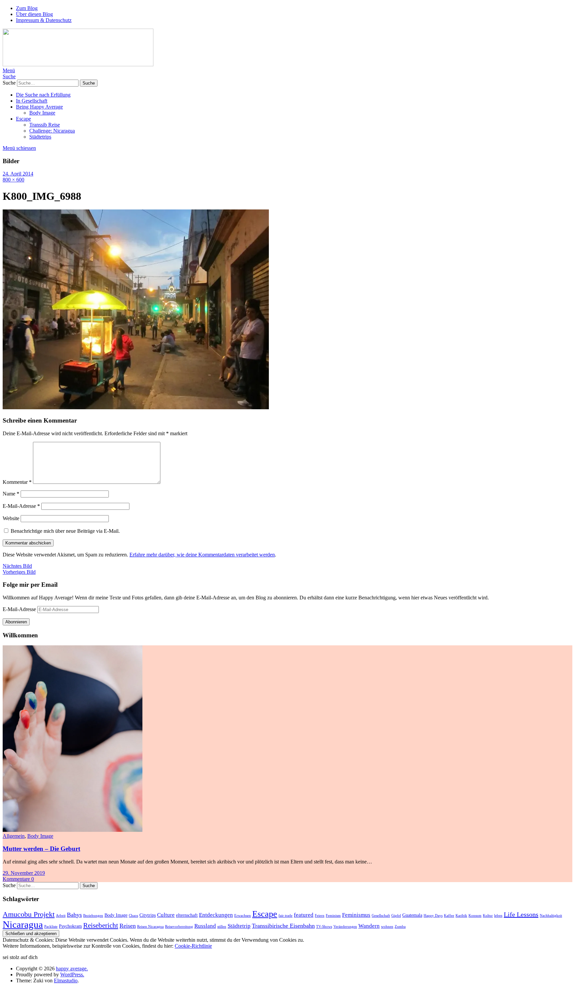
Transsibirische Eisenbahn (283, 925)
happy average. (72, 968)
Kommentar (17, 482)
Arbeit (61, 915)
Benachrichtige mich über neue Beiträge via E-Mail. (65, 531)
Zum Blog (27, 8)
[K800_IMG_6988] (136, 407)
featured (303, 915)
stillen (221, 926)
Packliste (51, 926)
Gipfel (396, 915)
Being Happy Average (39, 107)
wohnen (387, 926)
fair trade (285, 915)
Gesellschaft (381, 915)
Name (11, 493)
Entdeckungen (216, 915)
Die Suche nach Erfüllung (43, 95)
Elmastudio (66, 980)
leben (498, 915)
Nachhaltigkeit (551, 915)
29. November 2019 (24, 873)
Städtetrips (40, 137)
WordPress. (72, 974)
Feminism (333, 915)
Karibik (461, 915)
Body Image (42, 113)
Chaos (133, 915)
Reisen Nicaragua (150, 926)
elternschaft (187, 915)
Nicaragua (23, 924)
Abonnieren (16, 621)
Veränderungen (345, 926)
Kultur (488, 915)
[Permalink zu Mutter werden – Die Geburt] (72, 830)
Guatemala (412, 915)
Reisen (127, 925)
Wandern (369, 926)
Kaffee (449, 915)
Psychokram (70, 926)
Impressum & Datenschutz (44, 20)
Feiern (319, 915)
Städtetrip (239, 926)
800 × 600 (13, 179)
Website (11, 518)
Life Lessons (521, 914)
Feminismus (356, 915)
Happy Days (433, 915)
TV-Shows (324, 926)
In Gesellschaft (31, 101)
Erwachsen (242, 915)
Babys (74, 914)
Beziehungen (93, 915)
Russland (205, 926)
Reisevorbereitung (179, 926)
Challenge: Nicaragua (52, 131)
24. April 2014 (18, 173)
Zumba (400, 926)
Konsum (475, 915)
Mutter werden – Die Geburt (41, 848)
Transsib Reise (44, 125)
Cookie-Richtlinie (193, 946)
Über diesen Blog (34, 14)
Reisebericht (100, 925)
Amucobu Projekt (29, 914)
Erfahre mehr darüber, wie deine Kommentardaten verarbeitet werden (202, 554)
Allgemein (14, 836)
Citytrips (147, 915)
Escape (23, 119)
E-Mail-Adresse (21, 506)
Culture (166, 915)
